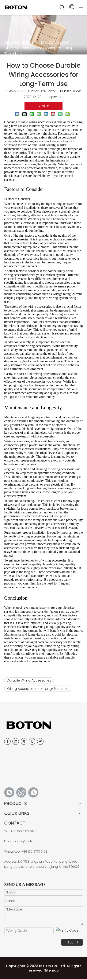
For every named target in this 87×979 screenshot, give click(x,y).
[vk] (40, 741)
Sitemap (51, 970)
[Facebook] (7, 741)
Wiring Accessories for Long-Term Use (37, 688)
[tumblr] (32, 741)
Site (61, 96)
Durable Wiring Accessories (29, 680)
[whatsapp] (33, 792)
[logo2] (43, 725)
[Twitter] (24, 741)
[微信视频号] (21, 792)
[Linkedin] (15, 741)
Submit (73, 942)
